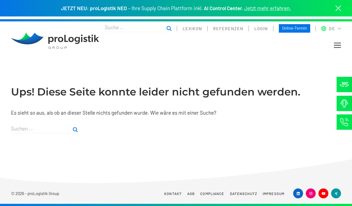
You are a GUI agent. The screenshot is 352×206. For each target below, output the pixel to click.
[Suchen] (169, 28)
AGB (191, 193)
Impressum (273, 193)
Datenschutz (243, 193)
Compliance (212, 193)
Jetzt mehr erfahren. (267, 8)
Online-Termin (294, 28)
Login (261, 28)
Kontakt (173, 193)
